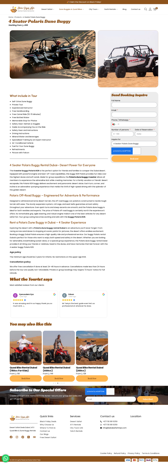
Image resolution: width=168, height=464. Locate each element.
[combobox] (114, 124)
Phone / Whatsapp (120, 120)
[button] (11, 354)
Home (11, 17)
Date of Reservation (144, 129)
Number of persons (120, 129)
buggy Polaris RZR (76, 217)
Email (114, 110)
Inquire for (116, 139)
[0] (154, 9)
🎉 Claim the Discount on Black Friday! (84, 2)
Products (18, 17)
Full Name (115, 100)
